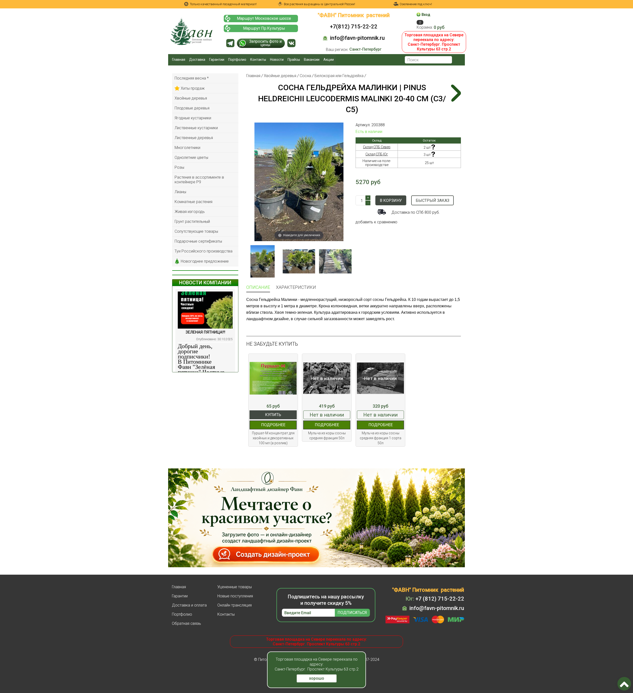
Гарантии (216, 60)
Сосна (305, 75)
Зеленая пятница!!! (205, 332)
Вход (426, 15)
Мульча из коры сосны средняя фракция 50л (327, 435)
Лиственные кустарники (196, 128)
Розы (179, 167)
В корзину (391, 200)
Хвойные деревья (191, 98)
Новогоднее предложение (205, 261)
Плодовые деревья (192, 108)
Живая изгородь (190, 211)
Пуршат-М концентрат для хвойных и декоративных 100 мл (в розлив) (273, 438)
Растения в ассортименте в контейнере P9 (199, 179)
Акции (328, 60)
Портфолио (237, 60)
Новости (277, 60)
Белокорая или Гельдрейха (339, 75)
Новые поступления (235, 596)
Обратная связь (186, 623)
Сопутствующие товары (196, 231)
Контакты (258, 60)
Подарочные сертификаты (198, 241)
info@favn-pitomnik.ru (357, 38)
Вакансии (311, 60)
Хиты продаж (193, 88)
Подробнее (273, 424)
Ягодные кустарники (193, 118)
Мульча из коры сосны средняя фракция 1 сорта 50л (380, 438)
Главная (178, 60)
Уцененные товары (234, 587)
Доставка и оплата (189, 605)
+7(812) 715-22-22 (353, 26)
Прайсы (294, 60)
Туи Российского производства (203, 251)
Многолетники (187, 147)
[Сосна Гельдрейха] (335, 261)
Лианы (180, 191)
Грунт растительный (192, 221)
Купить (273, 414)
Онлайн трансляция (234, 605)
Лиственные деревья (194, 137)
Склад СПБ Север (376, 147)
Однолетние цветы (191, 157)
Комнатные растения (193, 201)
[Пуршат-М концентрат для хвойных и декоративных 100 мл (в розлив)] (273, 378)
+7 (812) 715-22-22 (435, 599)
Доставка (197, 60)
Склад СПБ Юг (376, 154)
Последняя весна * (192, 78)
